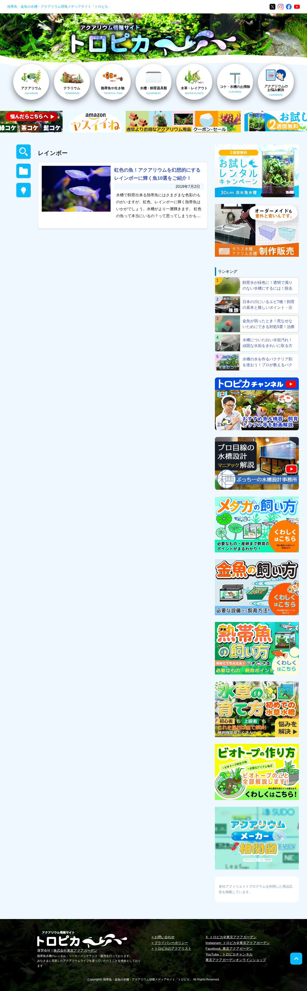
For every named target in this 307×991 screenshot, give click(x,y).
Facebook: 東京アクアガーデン (229, 948)
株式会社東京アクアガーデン (75, 950)
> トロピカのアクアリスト (171, 948)
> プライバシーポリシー (170, 943)
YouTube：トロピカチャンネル (229, 954)
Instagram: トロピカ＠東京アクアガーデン (238, 943)
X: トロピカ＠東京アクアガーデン (231, 937)
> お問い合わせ (163, 937)
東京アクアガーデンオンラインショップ (236, 960)
